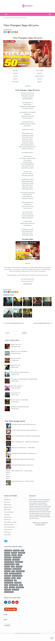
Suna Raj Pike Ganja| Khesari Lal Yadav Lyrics (22, 465)
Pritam (18, 578)
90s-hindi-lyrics (8, 550)
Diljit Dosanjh (7, 559)
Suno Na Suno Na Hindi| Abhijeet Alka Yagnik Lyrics (24, 453)
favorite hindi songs (9, 562)
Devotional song (16, 557)
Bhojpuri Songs (7, 504)
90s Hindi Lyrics (7, 499)
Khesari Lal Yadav (20, 571)
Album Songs (7, 502)
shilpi (6, 585)
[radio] (24, 284)
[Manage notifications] (52, 638)
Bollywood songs (8, 507)
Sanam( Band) (7, 534)
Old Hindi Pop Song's (17, 575)
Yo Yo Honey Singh (9, 592)
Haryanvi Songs (7, 517)
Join (5, 541)
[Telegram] (13, 32)
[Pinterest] (9, 32)
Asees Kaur (7, 555)
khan (13, 571)
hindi (17, 564)
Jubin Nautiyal (8, 568)
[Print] (15, 32)
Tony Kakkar (7, 589)
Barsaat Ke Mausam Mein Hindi (42, 323)
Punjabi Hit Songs (8, 529)
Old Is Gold (7, 578)
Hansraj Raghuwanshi (9, 564)
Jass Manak (18, 566)
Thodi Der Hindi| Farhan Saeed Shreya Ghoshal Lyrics (24, 430)
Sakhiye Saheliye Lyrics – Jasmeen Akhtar (22, 470)
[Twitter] (7, 32)
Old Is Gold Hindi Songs (9, 527)
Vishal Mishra (15, 589)
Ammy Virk (7, 552)
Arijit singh (14, 552)
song (6, 587)
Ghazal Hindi (7, 514)
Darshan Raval (8, 557)
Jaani (13, 566)
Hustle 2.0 (7, 566)
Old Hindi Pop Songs (8, 524)
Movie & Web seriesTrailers (10, 522)
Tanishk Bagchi (20, 587)
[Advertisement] (40, 536)
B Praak (19, 555)
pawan (13, 578)
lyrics (6, 573)
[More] (17, 32)
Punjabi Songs (10, 17)
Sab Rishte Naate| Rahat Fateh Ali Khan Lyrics (23, 459)
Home (4, 17)
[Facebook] (4, 32)
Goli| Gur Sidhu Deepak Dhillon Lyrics (14, 323)
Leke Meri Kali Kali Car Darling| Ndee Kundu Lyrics (24, 424)
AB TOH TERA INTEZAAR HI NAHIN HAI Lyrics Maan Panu (26, 436)
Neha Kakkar (7, 575)
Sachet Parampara (8, 582)
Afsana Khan (16, 550)
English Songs (7, 509)
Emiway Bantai (16, 559)
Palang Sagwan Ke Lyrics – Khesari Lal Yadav (23, 481)
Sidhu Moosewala (13, 585)
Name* (6, 614)
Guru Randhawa (19, 562)
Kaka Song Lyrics (16, 568)
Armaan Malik (21, 552)
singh (21, 585)
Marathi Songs (7, 519)
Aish (22, 550)
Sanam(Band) (18, 582)
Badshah (14, 555)
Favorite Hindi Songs (9, 512)
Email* (5, 619)
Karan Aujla (7, 571)
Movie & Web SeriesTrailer (15, 573)
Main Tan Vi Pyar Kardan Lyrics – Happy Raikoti (23, 447)
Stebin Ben (12, 587)
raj (15, 580)
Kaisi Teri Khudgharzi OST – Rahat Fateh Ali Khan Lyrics (25, 441)
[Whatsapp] (11, 32)
